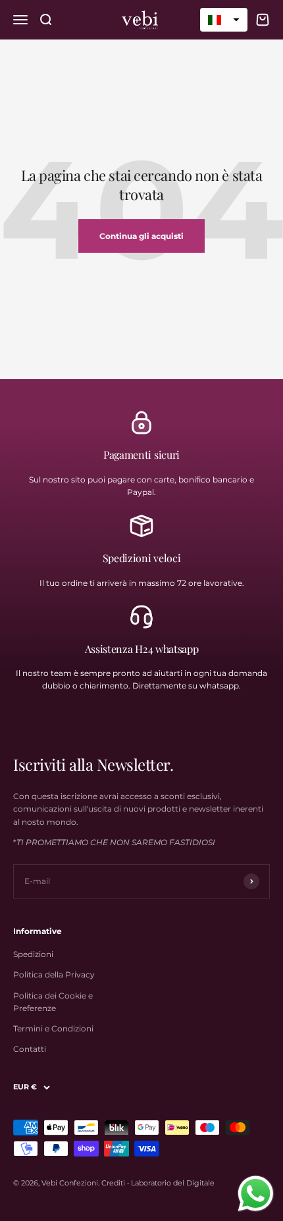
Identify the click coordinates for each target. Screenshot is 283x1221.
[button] (223, 20)
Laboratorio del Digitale (173, 1182)
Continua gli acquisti (141, 236)
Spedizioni (33, 954)
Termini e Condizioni (53, 1028)
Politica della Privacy (54, 974)
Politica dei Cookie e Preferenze (53, 1002)
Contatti (29, 1049)
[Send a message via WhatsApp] (255, 1193)
